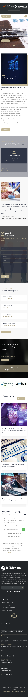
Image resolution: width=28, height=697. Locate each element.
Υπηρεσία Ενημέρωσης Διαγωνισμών (12, 605)
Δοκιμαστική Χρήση (7, 552)
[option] (14, 33)
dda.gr (14, 540)
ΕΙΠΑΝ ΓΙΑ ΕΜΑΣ (6, 16)
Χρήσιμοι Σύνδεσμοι (8, 305)
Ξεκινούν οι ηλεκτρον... (6, 635)
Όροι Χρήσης (14, 691)
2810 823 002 (9, 677)
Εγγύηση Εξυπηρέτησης (9, 323)
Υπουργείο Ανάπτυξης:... (7, 644)
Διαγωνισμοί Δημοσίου (14, 155)
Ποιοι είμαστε (6, 129)
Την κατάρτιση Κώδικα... (7, 627)
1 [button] (13, 45)
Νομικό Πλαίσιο (7, 314)
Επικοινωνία (5, 360)
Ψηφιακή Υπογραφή (7, 610)
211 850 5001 (20, 238)
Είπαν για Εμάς (6, 332)
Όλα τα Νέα (21, 398)
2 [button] (14, 45)
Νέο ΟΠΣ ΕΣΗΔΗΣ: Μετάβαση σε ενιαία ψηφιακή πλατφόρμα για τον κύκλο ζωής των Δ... (14, 430)
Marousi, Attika (5, 659)
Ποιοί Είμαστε (6, 691)
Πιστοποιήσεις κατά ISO (8, 607)
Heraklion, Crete (5, 667)
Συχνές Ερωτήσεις (7, 296)
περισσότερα (5, 40)
